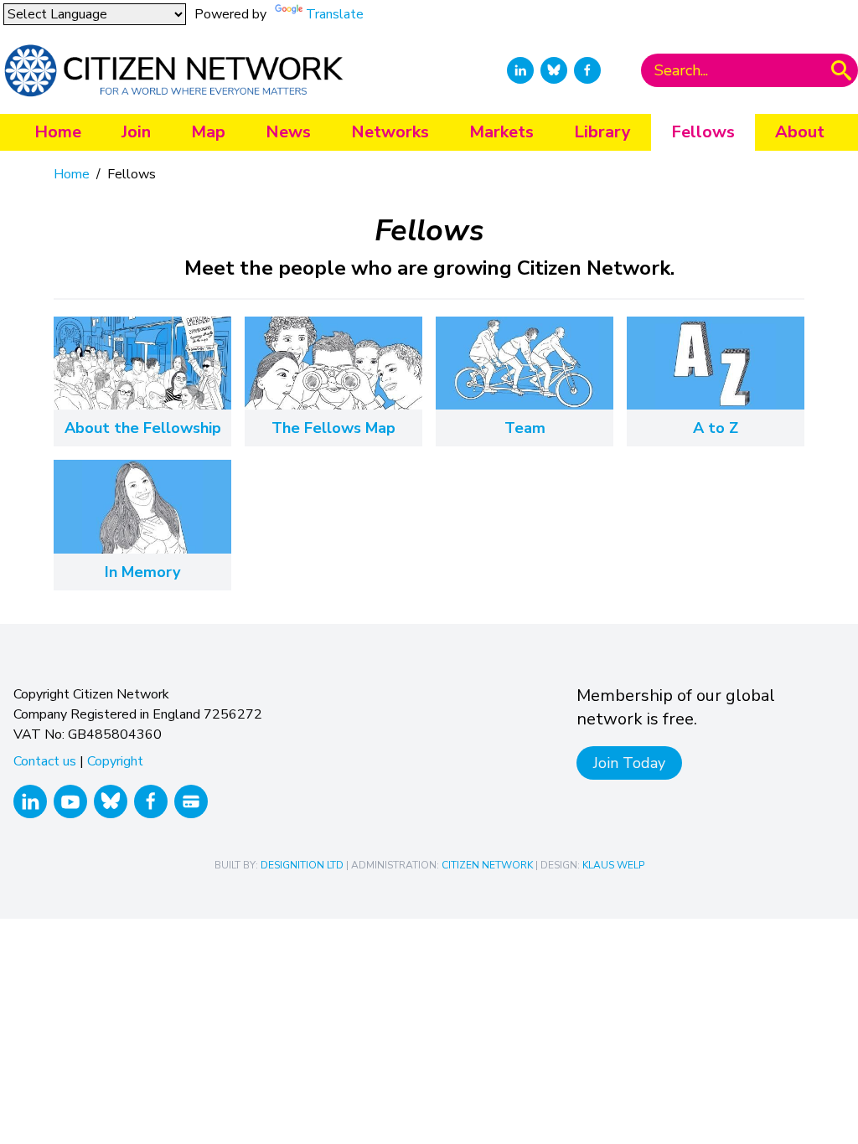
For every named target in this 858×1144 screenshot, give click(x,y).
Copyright (115, 761)
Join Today (629, 763)
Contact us (44, 761)
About (799, 132)
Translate (335, 14)
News (288, 132)
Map (208, 132)
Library (602, 132)
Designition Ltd (302, 865)
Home (57, 132)
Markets (501, 132)
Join (136, 132)
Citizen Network (487, 865)
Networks (390, 132)
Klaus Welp (613, 865)
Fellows (703, 132)
